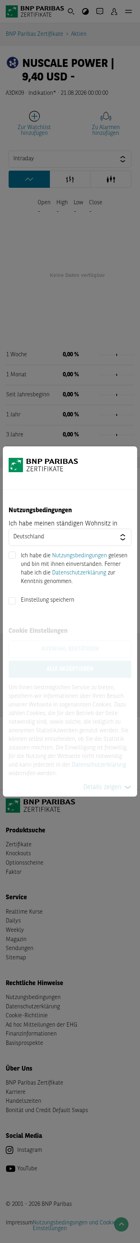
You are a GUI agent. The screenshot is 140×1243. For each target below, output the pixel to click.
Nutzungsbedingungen (79, 556)
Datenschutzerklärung (79, 573)
